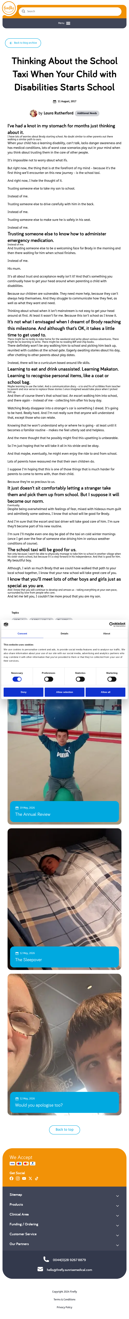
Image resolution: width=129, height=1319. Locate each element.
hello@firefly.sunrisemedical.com (69, 1270)
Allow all (105, 692)
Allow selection (64, 692)
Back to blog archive (25, 43)
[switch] (48, 679)
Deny (23, 692)
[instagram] (18, 1179)
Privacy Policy (64, 1307)
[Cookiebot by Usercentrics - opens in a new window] (111, 624)
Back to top (64, 1130)
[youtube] (24, 1179)
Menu (61, 23)
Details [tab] (64, 633)
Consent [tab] (22, 633)
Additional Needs (87, 113)
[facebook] (11, 1179)
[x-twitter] (30, 1179)
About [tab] (106, 633)
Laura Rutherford (58, 113)
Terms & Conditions (64, 1299)
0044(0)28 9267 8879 (69, 1260)
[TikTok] (37, 1179)
